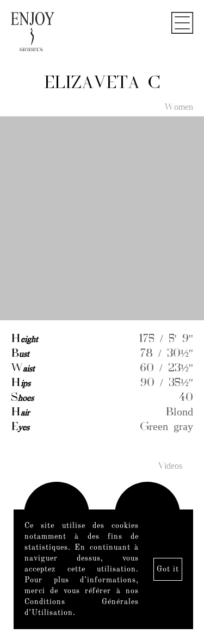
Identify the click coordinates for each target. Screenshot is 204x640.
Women (178, 107)
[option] (102, 219)
